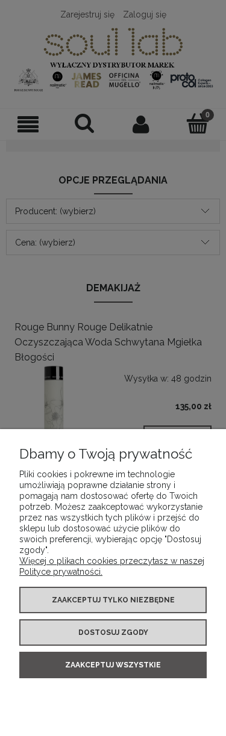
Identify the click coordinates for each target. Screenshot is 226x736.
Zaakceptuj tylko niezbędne (113, 600)
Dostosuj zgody (113, 632)
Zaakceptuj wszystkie (113, 665)
